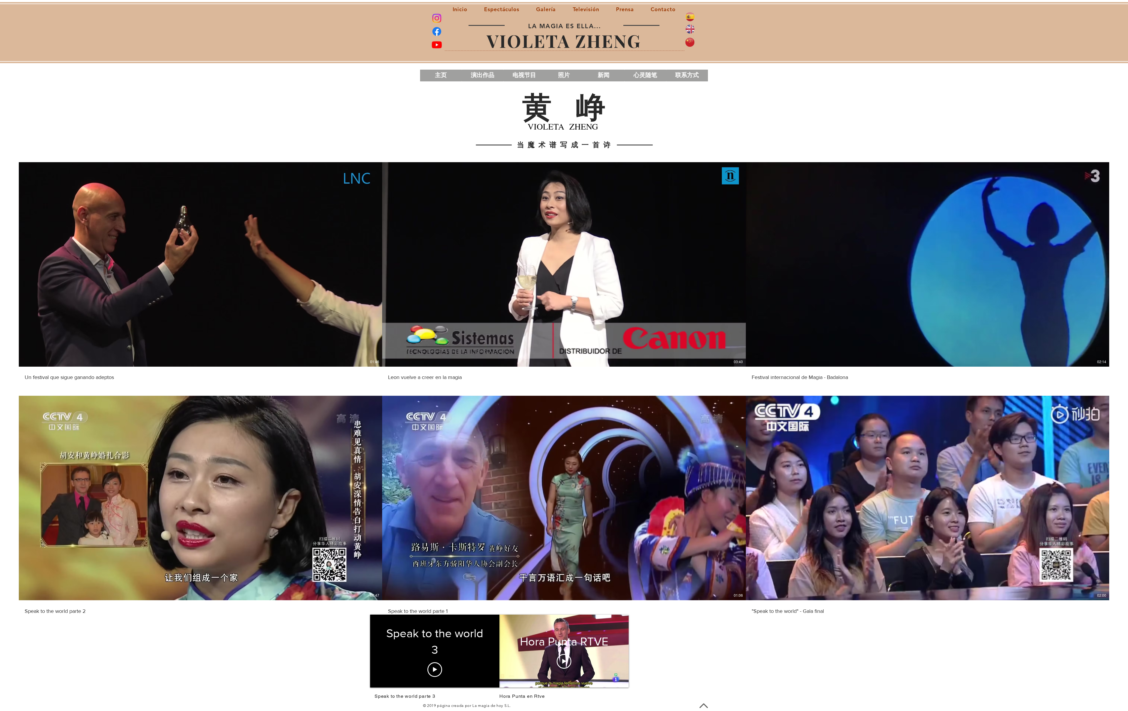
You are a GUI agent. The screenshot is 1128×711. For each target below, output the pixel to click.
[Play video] (564, 661)
